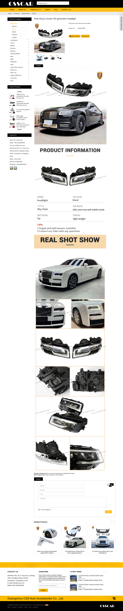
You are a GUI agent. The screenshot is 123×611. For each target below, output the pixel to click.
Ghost (34, 13)
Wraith (14, 32)
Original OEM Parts (15, 75)
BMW (12, 59)
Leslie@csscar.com (19, 145)
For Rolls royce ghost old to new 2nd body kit (102, 552)
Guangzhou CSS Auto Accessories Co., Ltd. (24, 605)
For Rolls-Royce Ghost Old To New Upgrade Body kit (74, 552)
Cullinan (14, 37)
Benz (11, 56)
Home (12, 9)
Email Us (86, 36)
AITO (11, 80)
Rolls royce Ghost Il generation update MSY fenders (60, 473)
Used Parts (13, 78)
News (47, 9)
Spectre (14, 26)
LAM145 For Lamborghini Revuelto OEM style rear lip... (22, 103)
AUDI (11, 64)
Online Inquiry (76, 36)
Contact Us (66, 9)
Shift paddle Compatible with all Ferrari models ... (21, 117)
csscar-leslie (17, 159)
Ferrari (12, 43)
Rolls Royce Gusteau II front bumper (53, 475)
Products (35, 9)
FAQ (55, 9)
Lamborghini (14, 40)
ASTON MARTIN (15, 53)
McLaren (12, 48)
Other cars (13, 72)
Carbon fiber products (16, 67)
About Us (22, 9)
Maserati (12, 51)
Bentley (12, 45)
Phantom (14, 34)
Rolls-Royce (26, 13)
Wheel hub (13, 70)
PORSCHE (13, 62)
